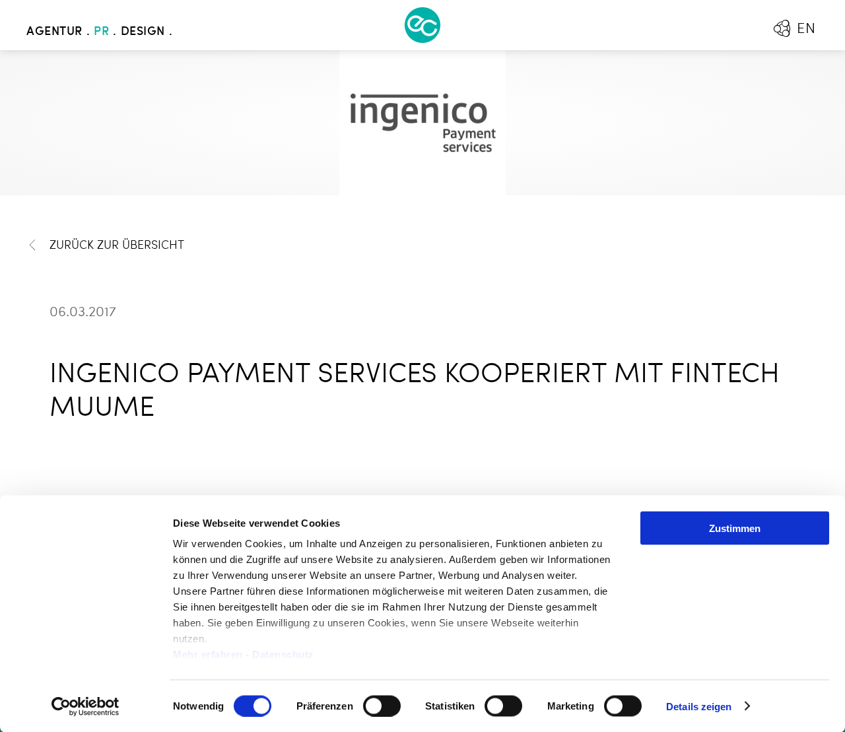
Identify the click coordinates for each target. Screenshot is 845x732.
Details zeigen (698, 706)
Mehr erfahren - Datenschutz (243, 654)
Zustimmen (734, 528)
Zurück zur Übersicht (117, 245)
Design (143, 32)
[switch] (382, 705)
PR (101, 32)
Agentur (54, 32)
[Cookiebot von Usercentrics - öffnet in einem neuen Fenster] (85, 706)
